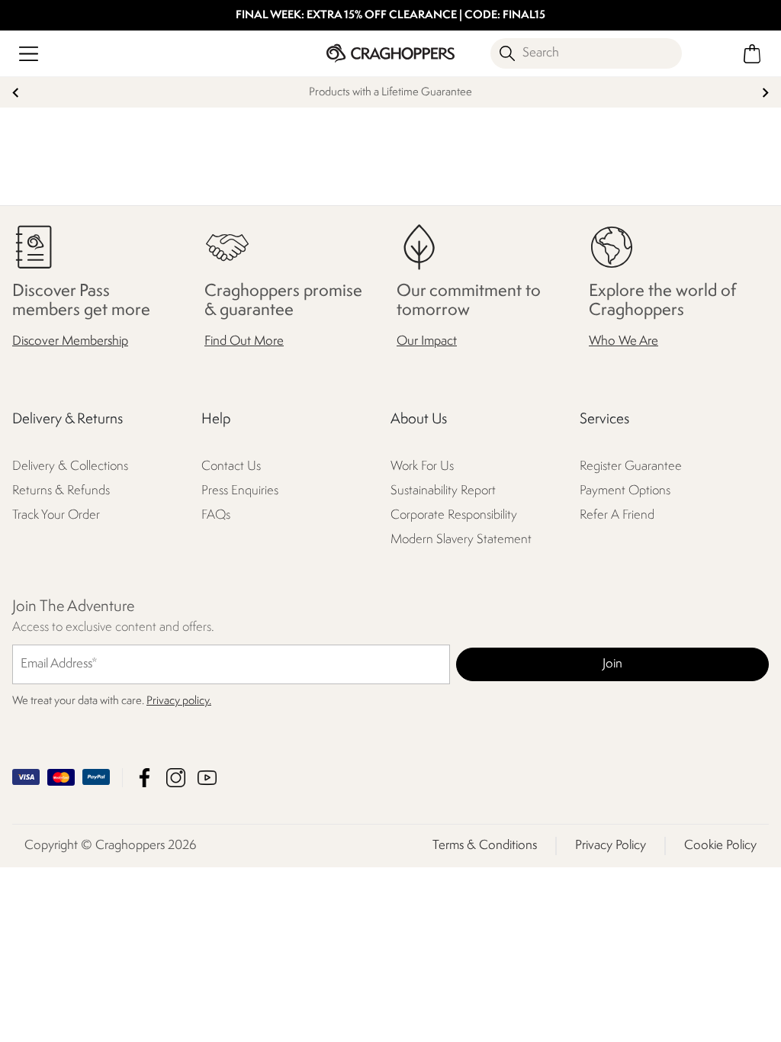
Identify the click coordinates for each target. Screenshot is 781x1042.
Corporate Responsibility (453, 515)
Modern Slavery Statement (461, 539)
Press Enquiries (239, 490)
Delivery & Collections (70, 466)
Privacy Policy (610, 845)
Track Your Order (56, 515)
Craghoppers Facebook (144, 777)
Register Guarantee (631, 466)
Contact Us (231, 466)
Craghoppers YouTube (207, 777)
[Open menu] (28, 53)
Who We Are (623, 341)
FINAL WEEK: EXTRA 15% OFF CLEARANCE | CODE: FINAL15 (390, 15)
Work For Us (422, 466)
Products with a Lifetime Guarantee (390, 92)
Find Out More (244, 341)
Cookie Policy (720, 845)
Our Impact (427, 341)
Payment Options (625, 490)
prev (15, 92)
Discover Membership (70, 341)
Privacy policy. (178, 701)
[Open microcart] (752, 53)
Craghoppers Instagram (175, 777)
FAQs (215, 515)
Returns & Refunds (61, 490)
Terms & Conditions (484, 845)
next (765, 92)
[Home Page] (390, 53)
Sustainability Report (443, 490)
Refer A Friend (617, 515)
